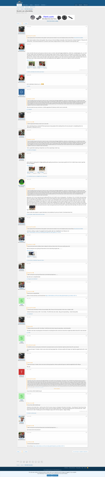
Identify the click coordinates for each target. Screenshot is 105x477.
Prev (18, 23)
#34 (86, 317)
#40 (86, 432)
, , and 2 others (36, 214)
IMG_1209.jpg (30, 172)
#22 (86, 44)
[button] (28, 5)
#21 (86, 26)
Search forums (32, 6)
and (32, 150)
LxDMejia (21, 422)
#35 (86, 335)
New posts (27, 6)
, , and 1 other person (37, 176)
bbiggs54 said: (30, 272)
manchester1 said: (31, 244)
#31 (86, 263)
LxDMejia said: (30, 441)
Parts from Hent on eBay (52, 21)
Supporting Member (20, 6)
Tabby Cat (21, 375)
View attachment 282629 (78, 37)
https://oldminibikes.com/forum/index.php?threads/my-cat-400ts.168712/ (61, 295)
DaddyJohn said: (30, 98)
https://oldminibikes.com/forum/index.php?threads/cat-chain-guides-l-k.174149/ (44, 232)
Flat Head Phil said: (31, 35)
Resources (37, 4)
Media (31, 4)
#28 (86, 179)
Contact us (66, 467)
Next (26, 23)
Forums (19, 4)
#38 (86, 393)
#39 (86, 416)
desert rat (21, 95)
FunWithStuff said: (31, 345)
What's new (25, 4)
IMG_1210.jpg (40, 172)
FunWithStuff (21, 32)
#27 (86, 153)
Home (85, 467)
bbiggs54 (21, 241)
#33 (86, 298)
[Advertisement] (57, 31)
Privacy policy (78, 467)
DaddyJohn (21, 50)
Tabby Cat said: (30, 403)
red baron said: (30, 291)
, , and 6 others (36, 71)
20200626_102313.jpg (32, 256)
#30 (86, 235)
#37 (86, 369)
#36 (86, 353)
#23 (86, 75)
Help (82, 467)
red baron (19, 12)
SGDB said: (29, 326)
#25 (86, 112)
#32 (86, 282)
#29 (86, 217)
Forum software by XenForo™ (52, 469)
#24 (86, 89)
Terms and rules (72, 467)
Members (43, 4)
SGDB (21, 304)
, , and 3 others (36, 260)
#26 (86, 130)
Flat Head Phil (21, 185)
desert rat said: (30, 121)
